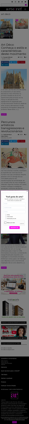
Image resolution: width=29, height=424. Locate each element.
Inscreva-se (14, 227)
